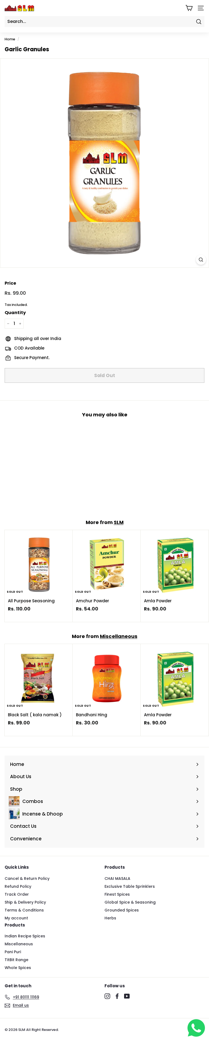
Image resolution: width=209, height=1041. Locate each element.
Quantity (15, 312)
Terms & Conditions (24, 910)
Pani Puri (13, 952)
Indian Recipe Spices (25, 936)
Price (10, 283)
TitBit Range (16, 959)
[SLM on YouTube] (127, 996)
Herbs (110, 918)
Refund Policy (18, 886)
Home (10, 39)
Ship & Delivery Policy (25, 902)
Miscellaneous (118, 636)
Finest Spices (117, 894)
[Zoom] (201, 260)
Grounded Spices (121, 910)
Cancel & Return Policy (27, 878)
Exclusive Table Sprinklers (129, 886)
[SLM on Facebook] (117, 996)
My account (16, 918)
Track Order (17, 894)
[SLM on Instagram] (107, 996)
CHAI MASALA (117, 878)
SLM (119, 522)
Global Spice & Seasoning (130, 902)
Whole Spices (18, 967)
